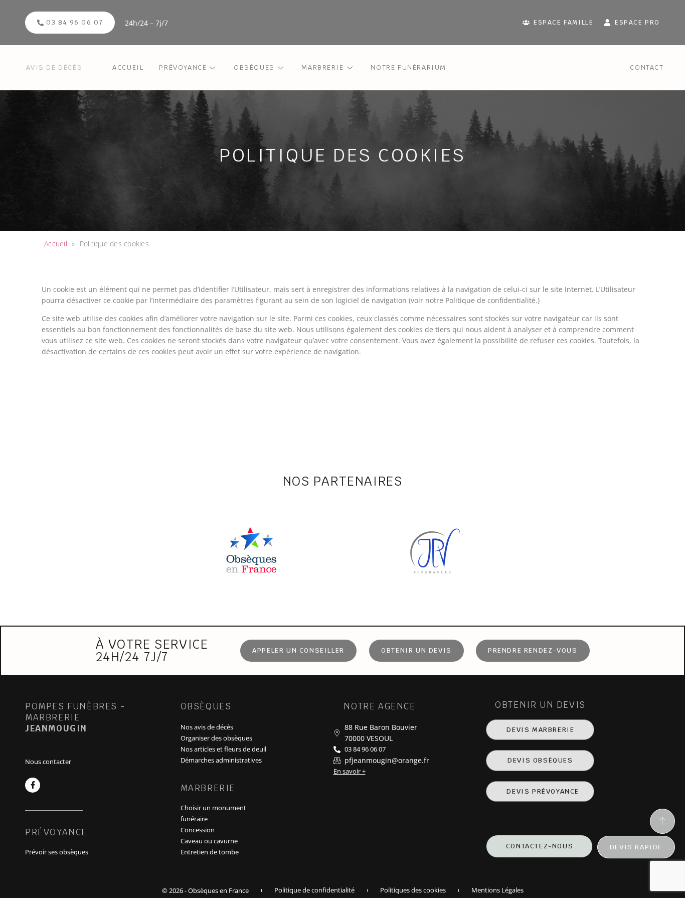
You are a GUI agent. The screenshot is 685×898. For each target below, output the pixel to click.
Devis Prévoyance (542, 791)
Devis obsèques (540, 760)
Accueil (128, 67)
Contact (646, 67)
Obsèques (254, 67)
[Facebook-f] (32, 785)
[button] (416, 650)
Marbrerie (322, 67)
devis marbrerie (540, 729)
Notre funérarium (408, 67)
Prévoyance (183, 67)
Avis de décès (54, 67)
